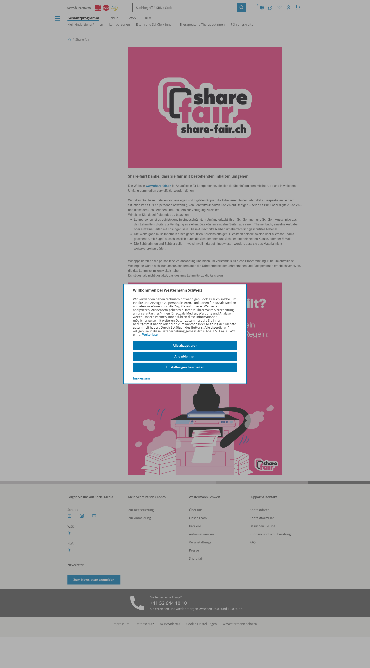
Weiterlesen (151, 334)
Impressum (141, 378)
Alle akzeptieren (185, 345)
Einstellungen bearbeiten (185, 367)
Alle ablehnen (185, 356)
